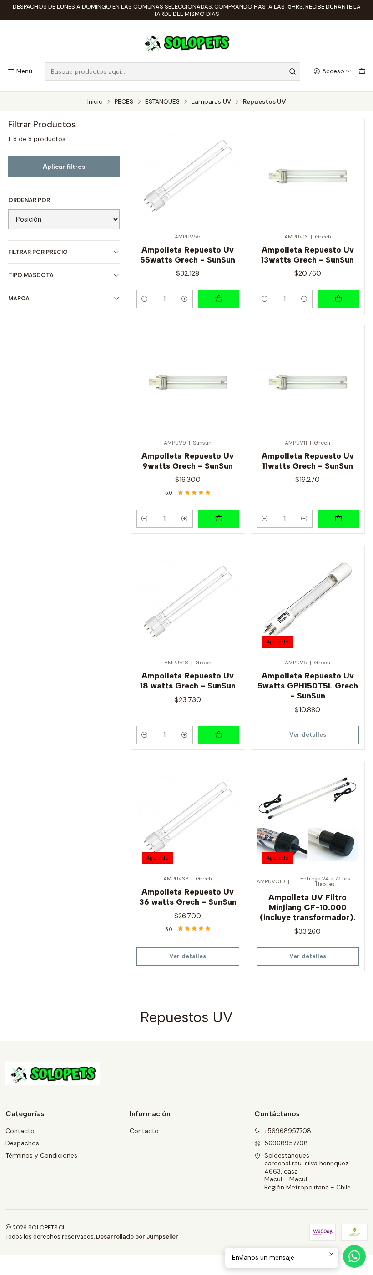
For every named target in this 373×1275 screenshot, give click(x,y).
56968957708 (286, 1143)
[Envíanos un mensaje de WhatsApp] (354, 1256)
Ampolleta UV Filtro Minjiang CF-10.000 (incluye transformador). (308, 907)
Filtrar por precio (38, 252)
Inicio (95, 102)
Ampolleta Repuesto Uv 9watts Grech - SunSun (187, 461)
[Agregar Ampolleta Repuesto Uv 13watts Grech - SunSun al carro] (338, 299)
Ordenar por (29, 200)
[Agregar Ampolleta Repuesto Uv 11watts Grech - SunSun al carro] (338, 519)
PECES (124, 102)
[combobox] (172, 71)
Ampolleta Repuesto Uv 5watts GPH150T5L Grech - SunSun (307, 685)
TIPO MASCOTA (31, 275)
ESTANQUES (162, 102)
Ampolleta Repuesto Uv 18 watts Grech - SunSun (188, 680)
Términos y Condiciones (41, 1155)
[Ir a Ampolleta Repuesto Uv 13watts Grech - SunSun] (308, 176)
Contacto (20, 1131)
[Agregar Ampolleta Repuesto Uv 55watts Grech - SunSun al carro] (218, 299)
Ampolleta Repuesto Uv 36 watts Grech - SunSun (188, 896)
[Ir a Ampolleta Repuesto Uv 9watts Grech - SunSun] (187, 382)
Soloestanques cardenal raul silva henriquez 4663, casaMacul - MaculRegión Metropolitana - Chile (307, 1171)
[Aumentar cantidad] (184, 299)
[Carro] (362, 71)
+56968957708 (287, 1131)
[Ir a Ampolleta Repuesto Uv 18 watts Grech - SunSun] (187, 602)
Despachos (22, 1143)
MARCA (19, 298)
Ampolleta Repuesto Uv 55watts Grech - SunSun (187, 254)
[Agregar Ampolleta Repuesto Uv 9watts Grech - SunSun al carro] (218, 519)
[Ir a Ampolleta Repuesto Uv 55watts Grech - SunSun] (187, 176)
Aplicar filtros (64, 166)
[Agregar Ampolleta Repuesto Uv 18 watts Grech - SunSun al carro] (218, 735)
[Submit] (292, 71)
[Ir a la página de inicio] (186, 42)
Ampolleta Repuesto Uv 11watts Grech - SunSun (308, 461)
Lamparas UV (211, 102)
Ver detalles (307, 734)
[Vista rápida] (228, 173)
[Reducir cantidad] (144, 299)
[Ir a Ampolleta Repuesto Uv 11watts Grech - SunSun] (308, 382)
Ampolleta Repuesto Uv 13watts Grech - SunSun (307, 254)
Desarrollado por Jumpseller (137, 1236)
